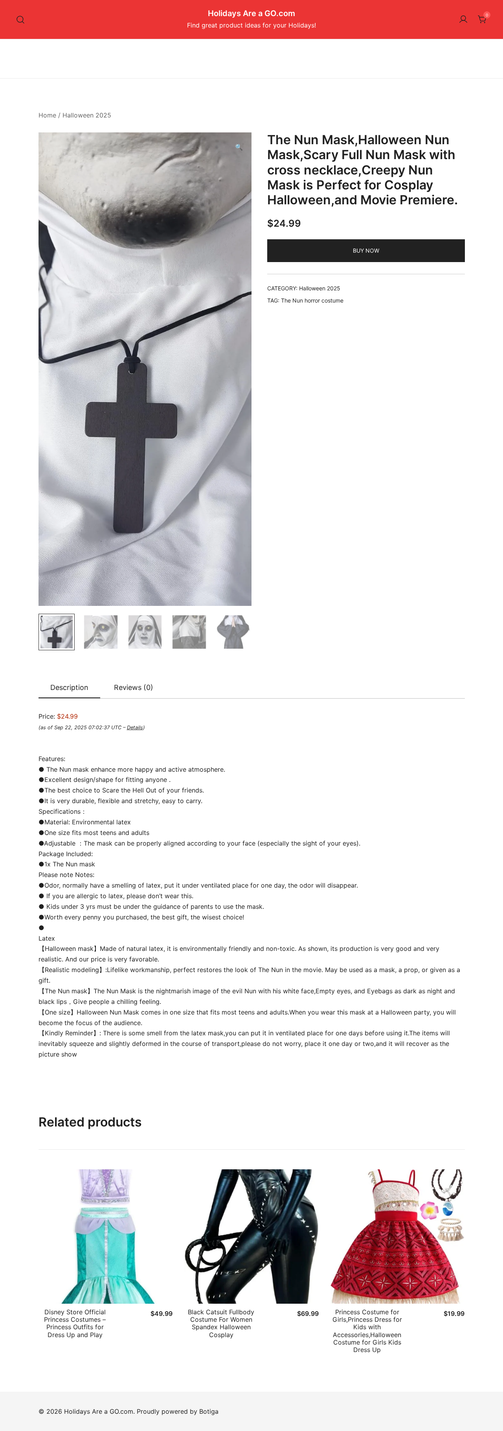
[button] (239, 147)
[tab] (69, 688)
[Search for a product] (21, 19)
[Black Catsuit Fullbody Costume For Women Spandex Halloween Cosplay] (251, 1236)
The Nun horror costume (312, 300)
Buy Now (366, 250)
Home (47, 115)
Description (69, 687)
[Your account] (463, 20)
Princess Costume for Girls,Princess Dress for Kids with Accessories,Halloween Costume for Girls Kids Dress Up (367, 1331)
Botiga (208, 1411)
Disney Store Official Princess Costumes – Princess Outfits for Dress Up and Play (75, 1323)
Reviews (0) (133, 687)
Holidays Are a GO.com (251, 13)
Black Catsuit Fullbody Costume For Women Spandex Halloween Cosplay (221, 1323)
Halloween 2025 (86, 115)
